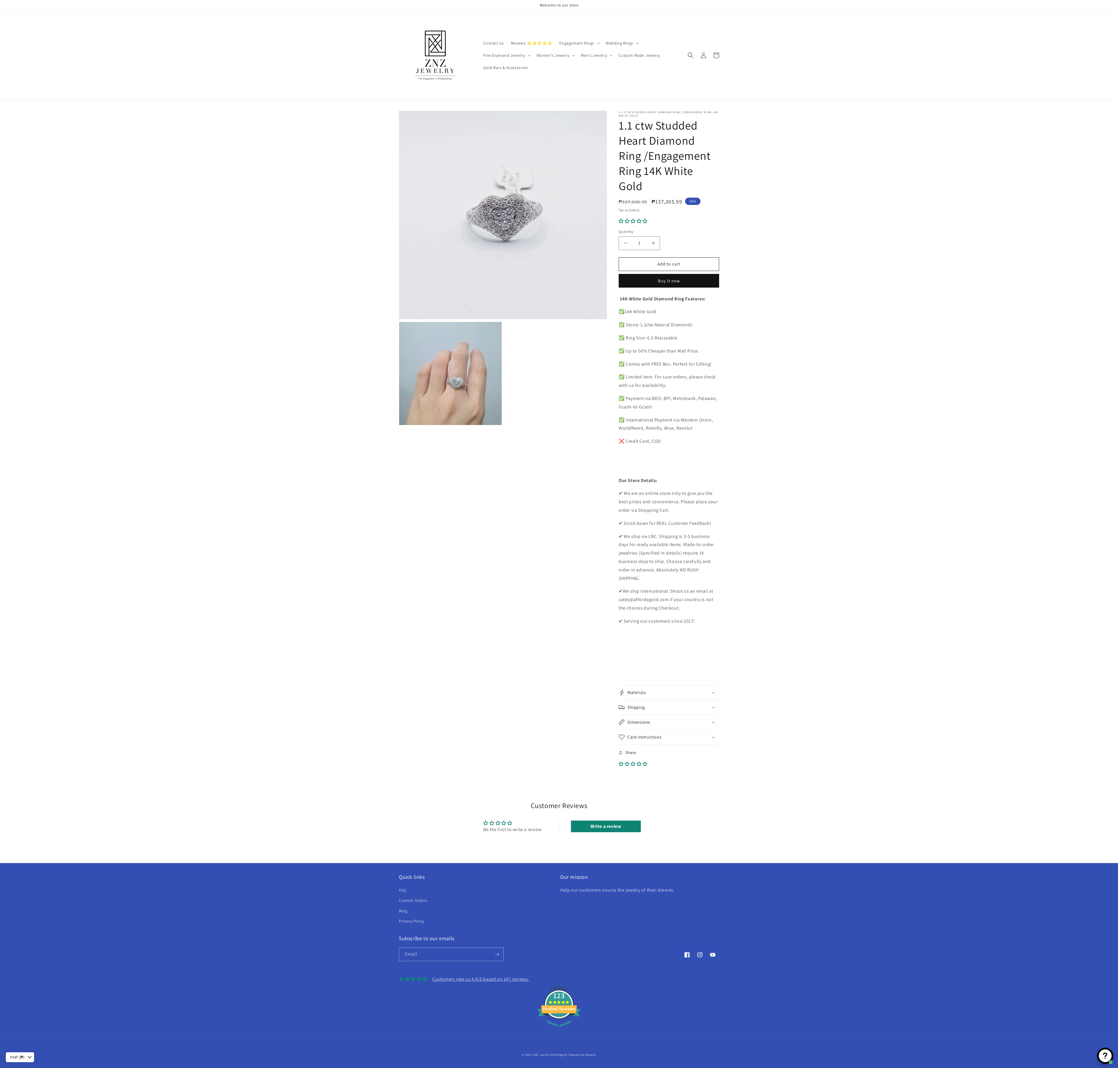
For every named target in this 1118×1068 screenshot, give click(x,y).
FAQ (402, 890)
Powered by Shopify (582, 1055)
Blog (403, 910)
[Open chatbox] (1105, 1056)
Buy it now (669, 281)
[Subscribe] (497, 954)
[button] (579, 43)
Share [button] (630, 752)
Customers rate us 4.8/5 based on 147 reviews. (480, 979)
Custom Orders (413, 900)
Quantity (626, 231)
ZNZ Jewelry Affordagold (550, 1055)
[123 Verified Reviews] (559, 1029)
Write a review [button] (605, 826)
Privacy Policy (411, 921)
